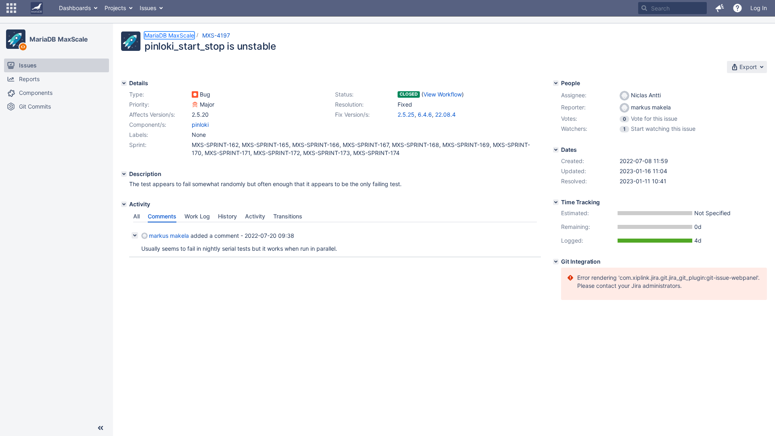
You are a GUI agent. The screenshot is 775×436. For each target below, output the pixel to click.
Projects (115, 7)
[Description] (124, 174)
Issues (148, 7)
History (227, 216)
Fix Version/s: (352, 114)
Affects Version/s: (152, 114)
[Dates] (556, 150)
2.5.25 (406, 114)
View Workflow (442, 94)
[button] (11, 8)
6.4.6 (425, 114)
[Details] (124, 83)
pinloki (200, 124)
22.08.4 (445, 114)
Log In (758, 7)
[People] (556, 83)
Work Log (197, 216)
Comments (162, 216)
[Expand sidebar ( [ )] (100, 428)
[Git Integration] (556, 261)
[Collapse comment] (135, 235)
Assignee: (573, 95)
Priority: (139, 104)
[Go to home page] (37, 8)
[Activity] (124, 204)
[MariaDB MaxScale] (15, 39)
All (136, 216)
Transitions (287, 216)
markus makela (169, 235)
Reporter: (573, 107)
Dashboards (75, 7)
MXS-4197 (216, 35)
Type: (136, 94)
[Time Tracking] (556, 202)
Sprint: (138, 144)
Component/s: (147, 124)
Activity (255, 216)
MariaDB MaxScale (58, 39)
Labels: (138, 134)
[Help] (737, 8)
